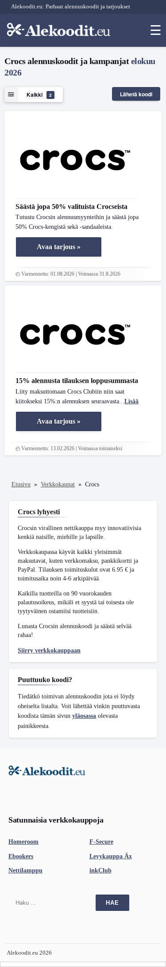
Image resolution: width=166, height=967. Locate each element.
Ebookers (20, 856)
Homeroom (23, 841)
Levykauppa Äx (110, 856)
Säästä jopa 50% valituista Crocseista (71, 206)
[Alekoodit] (60, 29)
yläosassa (84, 716)
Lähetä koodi (136, 94)
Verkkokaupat (58, 484)
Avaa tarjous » (59, 246)
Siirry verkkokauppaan (49, 650)
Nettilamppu (25, 870)
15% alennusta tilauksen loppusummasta (76, 380)
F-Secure (101, 841)
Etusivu (21, 484)
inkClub (100, 870)
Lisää (131, 401)
